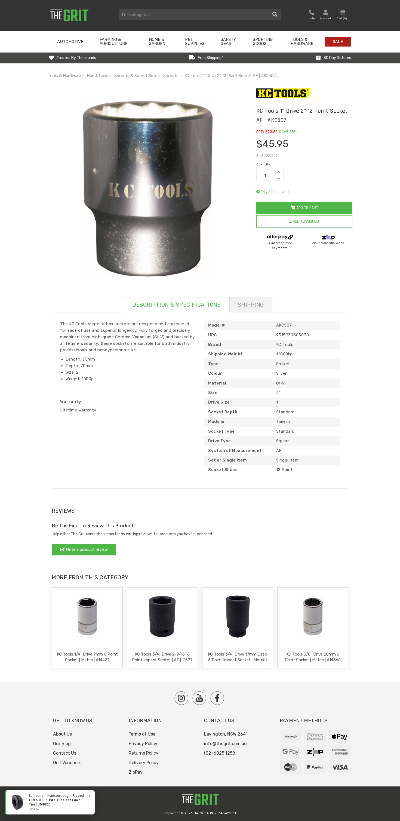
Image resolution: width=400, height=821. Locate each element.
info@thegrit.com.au (225, 743)
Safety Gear (228, 41)
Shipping (251, 305)
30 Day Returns (337, 58)
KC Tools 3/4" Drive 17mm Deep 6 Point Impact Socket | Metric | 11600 (237, 660)
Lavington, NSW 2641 (226, 734)
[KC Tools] (304, 93)
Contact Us (64, 753)
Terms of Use (142, 734)
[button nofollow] (311, 15)
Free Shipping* (210, 58)
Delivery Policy (144, 762)
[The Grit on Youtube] (199, 698)
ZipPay (136, 772)
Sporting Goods (263, 41)
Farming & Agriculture (113, 41)
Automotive (70, 41)
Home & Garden (157, 41)
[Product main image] (148, 188)
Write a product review (86, 549)
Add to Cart (306, 207)
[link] (50, 802)
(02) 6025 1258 (219, 753)
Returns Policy (143, 753)
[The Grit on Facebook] (217, 698)
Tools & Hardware (302, 41)
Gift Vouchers (67, 762)
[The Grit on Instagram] (181, 698)
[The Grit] (200, 801)
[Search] (275, 14)
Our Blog (62, 743)
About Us (62, 734)
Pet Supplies (194, 41)
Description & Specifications (176, 305)
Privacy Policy (143, 743)
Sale (338, 41)
